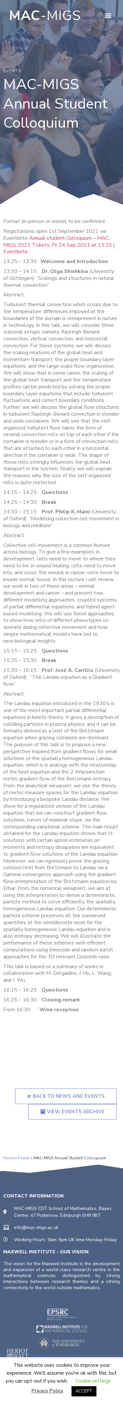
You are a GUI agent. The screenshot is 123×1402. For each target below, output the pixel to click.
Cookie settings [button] (93, 1381)
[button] (107, 15)
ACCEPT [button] (83, 1391)
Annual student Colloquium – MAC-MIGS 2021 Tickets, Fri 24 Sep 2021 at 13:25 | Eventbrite (59, 245)
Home (8, 1158)
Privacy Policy (47, 1391)
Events (24, 1158)
